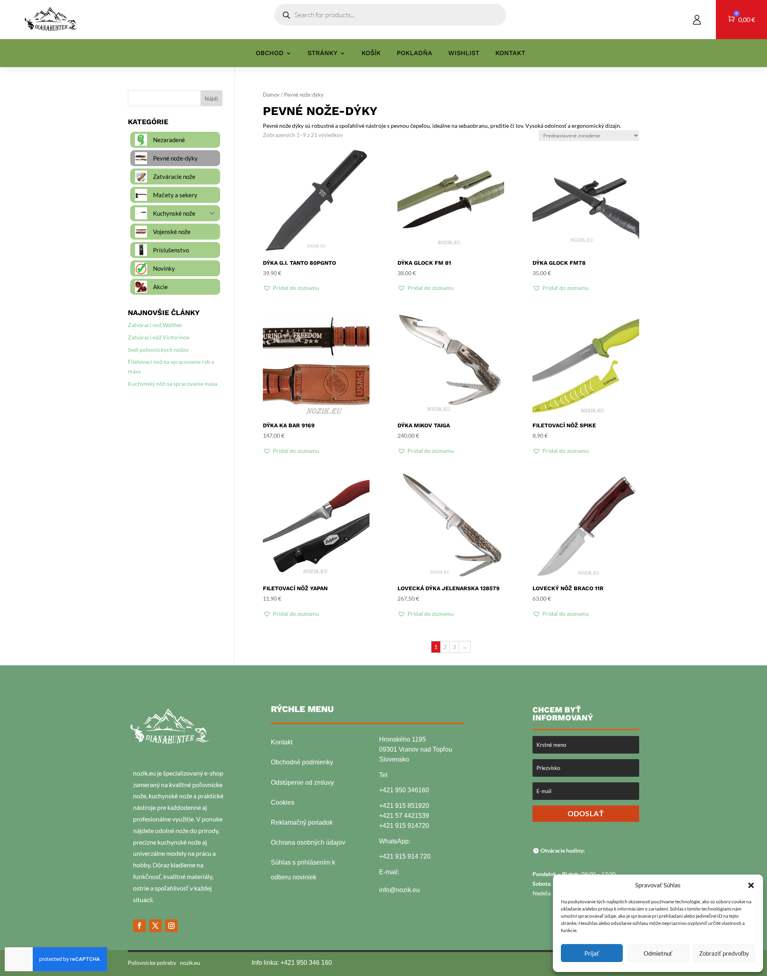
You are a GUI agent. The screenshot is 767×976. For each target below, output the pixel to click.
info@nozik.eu (399, 890)
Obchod (270, 53)
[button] (751, 885)
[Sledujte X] (155, 925)
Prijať (591, 953)
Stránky (323, 53)
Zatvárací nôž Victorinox (158, 337)
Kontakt (510, 53)
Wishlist (463, 53)
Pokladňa (414, 53)
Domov (271, 94)
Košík (371, 53)
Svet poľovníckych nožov (158, 349)
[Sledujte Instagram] (171, 925)
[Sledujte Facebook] (139, 925)
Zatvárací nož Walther (155, 324)
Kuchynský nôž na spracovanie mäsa (172, 383)
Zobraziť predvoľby (724, 953)
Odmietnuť (658, 953)
